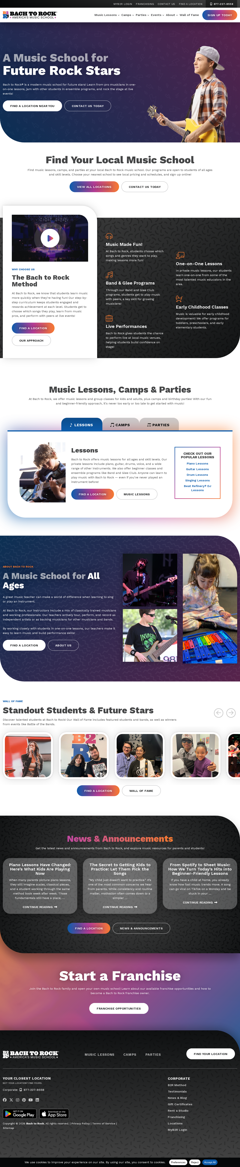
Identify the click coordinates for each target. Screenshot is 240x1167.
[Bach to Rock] (30, 15)
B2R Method (177, 1085)
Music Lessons (105, 15)
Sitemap (8, 1127)
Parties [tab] (161, 425)
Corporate (179, 1078)
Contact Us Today (88, 106)
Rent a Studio (178, 1110)
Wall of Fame (189, 15)
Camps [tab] (123, 425)
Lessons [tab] (83, 425)
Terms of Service (103, 1123)
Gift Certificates (180, 1104)
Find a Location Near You (32, 106)
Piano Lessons (197, 463)
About (170, 15)
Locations (175, 1123)
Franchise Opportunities (119, 1008)
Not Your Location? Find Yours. (22, 1083)
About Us (63, 645)
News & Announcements (141, 928)
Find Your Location (210, 1054)
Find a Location (190, 3)
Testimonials (177, 1091)
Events (156, 15)
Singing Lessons (197, 480)
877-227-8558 (223, 3)
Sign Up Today (220, 15)
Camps (126, 15)
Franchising (145, 3)
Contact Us (166, 3)
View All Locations (94, 187)
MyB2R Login (122, 3)
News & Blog (177, 1098)
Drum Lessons (197, 475)
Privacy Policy (80, 1123)
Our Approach (31, 340)
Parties (141, 15)
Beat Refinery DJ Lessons (197, 488)
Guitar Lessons (197, 469)
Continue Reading (38, 907)
